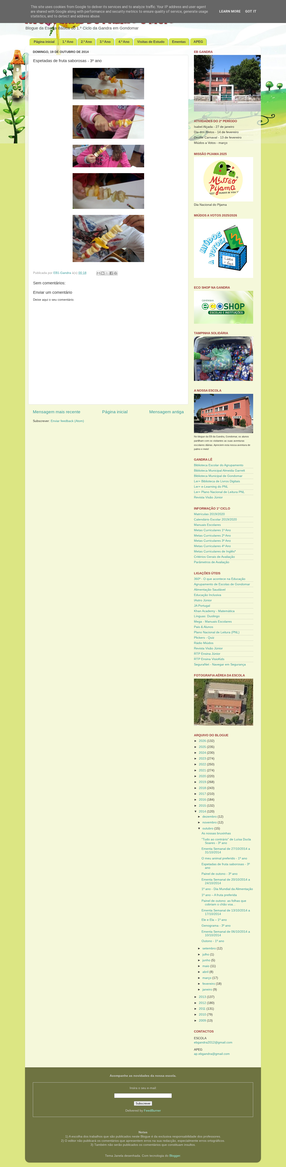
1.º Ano (67, 42)
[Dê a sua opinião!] (103, 273)
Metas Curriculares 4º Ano (212, 546)
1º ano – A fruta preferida (219, 895)
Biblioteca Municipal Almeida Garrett (219, 470)
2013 (203, 997)
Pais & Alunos (203, 627)
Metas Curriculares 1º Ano (212, 530)
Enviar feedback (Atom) (67, 421)
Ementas (179, 42)
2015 (203, 805)
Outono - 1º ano (213, 941)
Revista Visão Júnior (208, 497)
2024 (203, 752)
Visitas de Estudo (150, 42)
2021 (203, 770)
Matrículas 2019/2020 (209, 514)
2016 (203, 799)
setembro (209, 948)
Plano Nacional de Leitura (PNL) (217, 632)
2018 (203, 788)
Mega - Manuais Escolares (213, 621)
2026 (203, 741)
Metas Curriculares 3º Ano (212, 540)
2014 (203, 811)
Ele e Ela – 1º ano (214, 919)
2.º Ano (86, 42)
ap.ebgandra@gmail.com (212, 1054)
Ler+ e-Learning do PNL (211, 486)
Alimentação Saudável (209, 589)
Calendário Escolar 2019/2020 (215, 519)
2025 (203, 747)
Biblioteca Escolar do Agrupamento (218, 465)
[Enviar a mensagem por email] (98, 273)
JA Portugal (202, 605)
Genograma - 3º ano (216, 925)
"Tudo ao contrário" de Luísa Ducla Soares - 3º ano (226, 841)
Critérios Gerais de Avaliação (214, 556)
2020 (203, 776)
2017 (203, 793)
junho (206, 960)
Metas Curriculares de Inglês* (215, 551)
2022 (203, 764)
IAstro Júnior (203, 600)
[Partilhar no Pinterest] (115, 273)
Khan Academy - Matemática (214, 611)
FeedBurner (152, 1110)
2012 (203, 1003)
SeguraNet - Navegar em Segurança (220, 664)
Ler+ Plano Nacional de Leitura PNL (219, 492)
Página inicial (44, 42)
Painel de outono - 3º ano (220, 873)
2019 (203, 782)
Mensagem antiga (166, 411)
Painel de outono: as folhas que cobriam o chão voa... (224, 902)
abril (205, 972)
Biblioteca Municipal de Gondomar (218, 476)
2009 (203, 1020)
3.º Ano (105, 42)
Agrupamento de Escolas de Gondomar (222, 584)
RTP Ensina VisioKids (209, 659)
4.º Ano (123, 42)
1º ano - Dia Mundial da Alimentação (227, 889)
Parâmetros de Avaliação (211, 562)
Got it (251, 11)
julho (206, 954)
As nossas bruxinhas (216, 833)
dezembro (210, 816)
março (207, 978)
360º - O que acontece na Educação (219, 579)
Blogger (174, 1155)
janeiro (207, 989)
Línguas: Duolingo (207, 616)
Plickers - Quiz (204, 637)
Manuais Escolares (207, 525)
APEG (198, 42)
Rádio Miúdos (203, 643)
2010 (203, 1014)
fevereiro (209, 983)
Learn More (230, 11)
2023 (203, 758)
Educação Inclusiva (207, 595)
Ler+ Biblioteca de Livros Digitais (217, 481)
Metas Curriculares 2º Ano (212, 535)
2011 (202, 1008)
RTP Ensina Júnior (207, 653)
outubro (208, 828)
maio (206, 966)
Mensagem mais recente (56, 411)
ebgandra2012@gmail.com (213, 1042)
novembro (210, 822)
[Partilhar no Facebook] (111, 273)
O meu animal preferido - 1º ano (224, 858)
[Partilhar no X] (107, 273)
